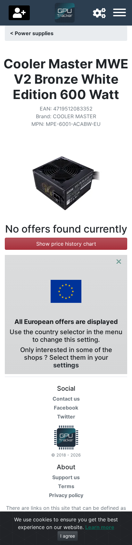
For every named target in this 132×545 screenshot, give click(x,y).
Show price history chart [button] (66, 244)
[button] (99, 13)
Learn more (99, 527)
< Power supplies (32, 33)
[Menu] (119, 13)
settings (66, 365)
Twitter (66, 416)
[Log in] (19, 12)
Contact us (66, 398)
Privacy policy (66, 495)
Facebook (66, 407)
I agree (67, 536)
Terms (66, 486)
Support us (66, 477)
